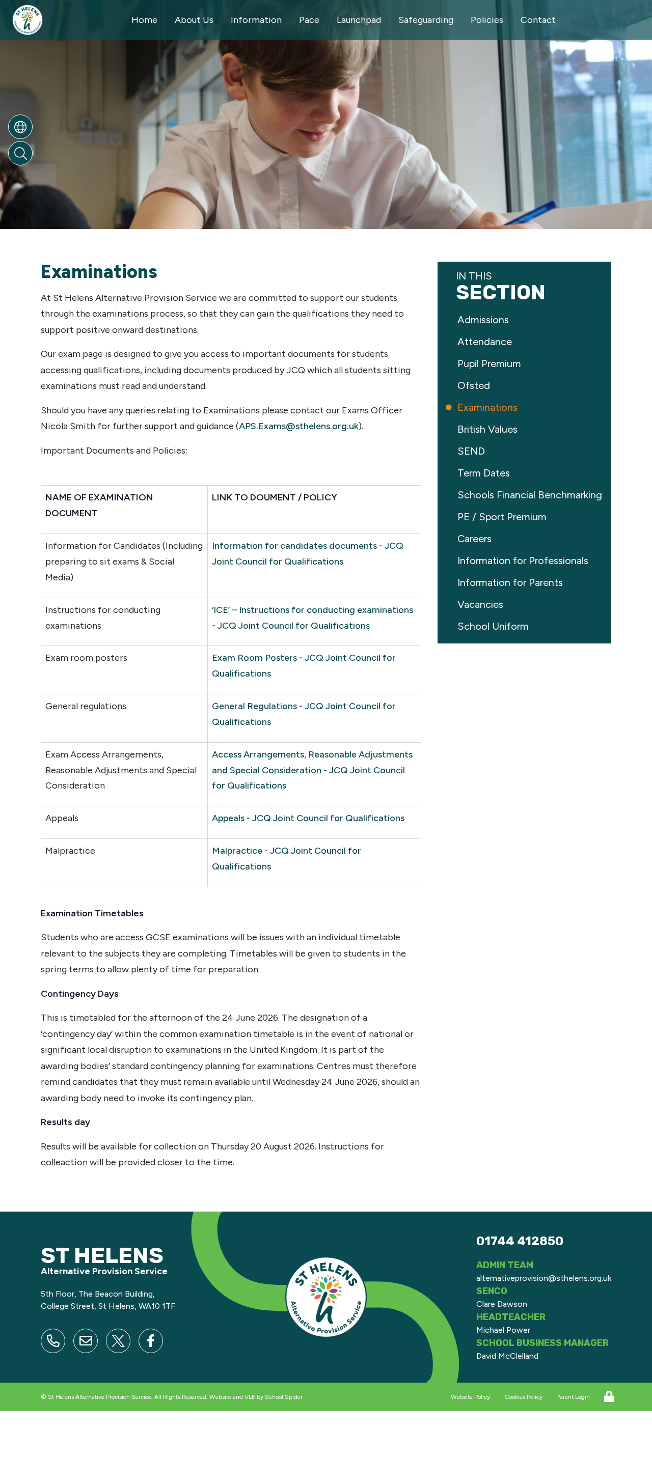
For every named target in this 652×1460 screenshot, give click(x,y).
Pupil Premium (490, 363)
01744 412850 (519, 1241)
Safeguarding (425, 19)
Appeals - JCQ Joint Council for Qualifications (308, 818)
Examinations (489, 407)
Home (144, 19)
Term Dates (485, 473)
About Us (194, 19)
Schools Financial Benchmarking (531, 495)
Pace (309, 19)
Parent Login (573, 1396)
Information (256, 19)
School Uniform (494, 626)
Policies (487, 19)
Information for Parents (511, 582)
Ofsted (475, 385)
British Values (489, 429)
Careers (476, 538)
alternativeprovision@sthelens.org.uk (543, 1278)
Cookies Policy (523, 1396)
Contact (538, 19)
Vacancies (481, 604)
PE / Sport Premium (503, 517)
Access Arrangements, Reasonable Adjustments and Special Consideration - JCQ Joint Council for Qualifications (312, 770)
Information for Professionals (524, 560)
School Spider (284, 1396)
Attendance (486, 341)
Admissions (484, 320)
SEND (472, 451)
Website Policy (470, 1396)
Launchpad (359, 19)
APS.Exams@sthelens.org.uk (299, 426)
